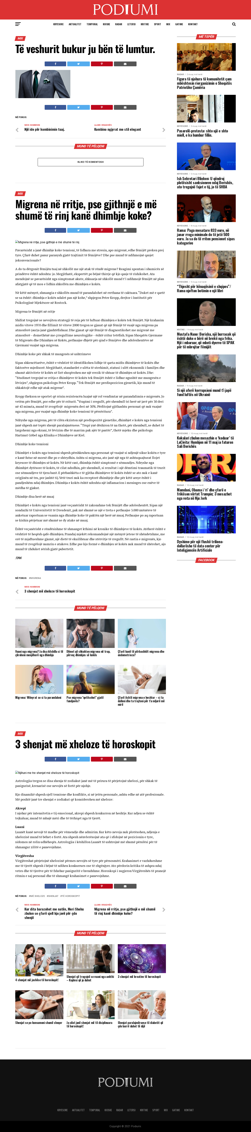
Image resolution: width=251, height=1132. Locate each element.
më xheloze (37, 896)
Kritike (145, 24)
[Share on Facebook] (55, 63)
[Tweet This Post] (78, 63)
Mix (168, 24)
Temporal (92, 24)
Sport (157, 24)
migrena (35, 578)
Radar (118, 24)
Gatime (179, 24)
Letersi (131, 24)
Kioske (106, 24)
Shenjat (53, 896)
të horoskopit (71, 896)
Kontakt (193, 24)
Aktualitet (75, 24)
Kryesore (58, 24)
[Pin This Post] (102, 63)
